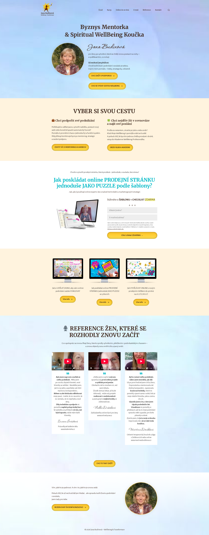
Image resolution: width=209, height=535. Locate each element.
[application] (68, 361)
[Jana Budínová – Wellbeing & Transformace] (47, 10)
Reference (147, 10)
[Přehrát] (54, 368)
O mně (135, 10)
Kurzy (109, 10)
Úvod (101, 10)
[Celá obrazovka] (81, 368)
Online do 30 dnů (122, 10)
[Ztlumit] (74, 368)
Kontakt (158, 10)
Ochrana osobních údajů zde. (115, 229)
